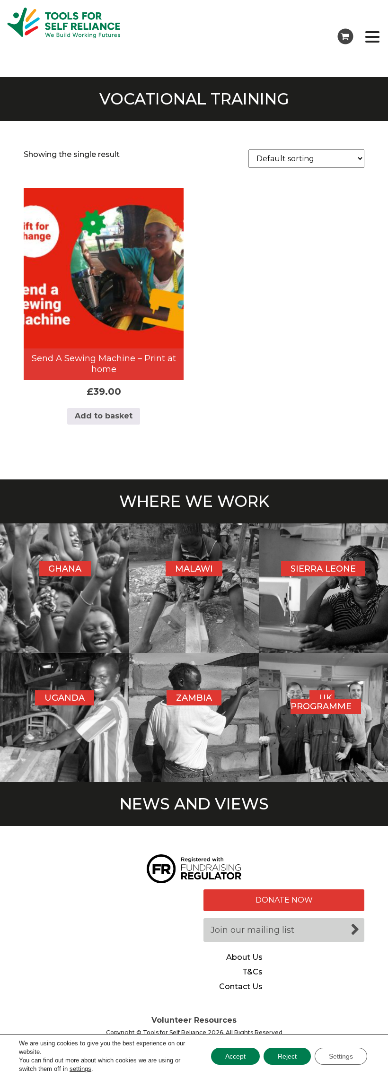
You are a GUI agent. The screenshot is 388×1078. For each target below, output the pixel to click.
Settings (341, 1056)
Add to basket (103, 415)
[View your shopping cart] (345, 36)
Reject (287, 1056)
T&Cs (252, 972)
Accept (235, 1056)
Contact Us (241, 987)
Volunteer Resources (194, 1020)
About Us (244, 957)
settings (80, 1068)
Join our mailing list (252, 930)
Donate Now (284, 899)
